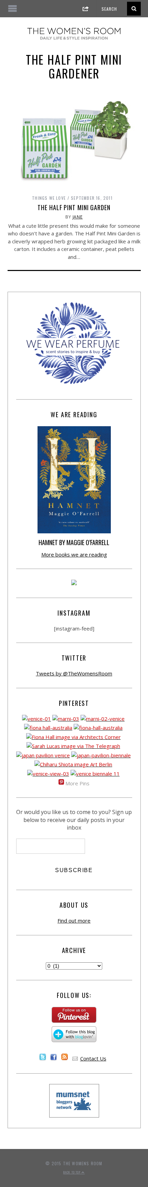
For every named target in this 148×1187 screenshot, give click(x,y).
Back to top (72, 1172)
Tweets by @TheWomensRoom (74, 673)
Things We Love (49, 198)
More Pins (77, 783)
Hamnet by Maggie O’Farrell (74, 542)
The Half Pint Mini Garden (74, 207)
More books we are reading (74, 554)
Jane (78, 217)
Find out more (74, 920)
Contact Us (93, 1058)
